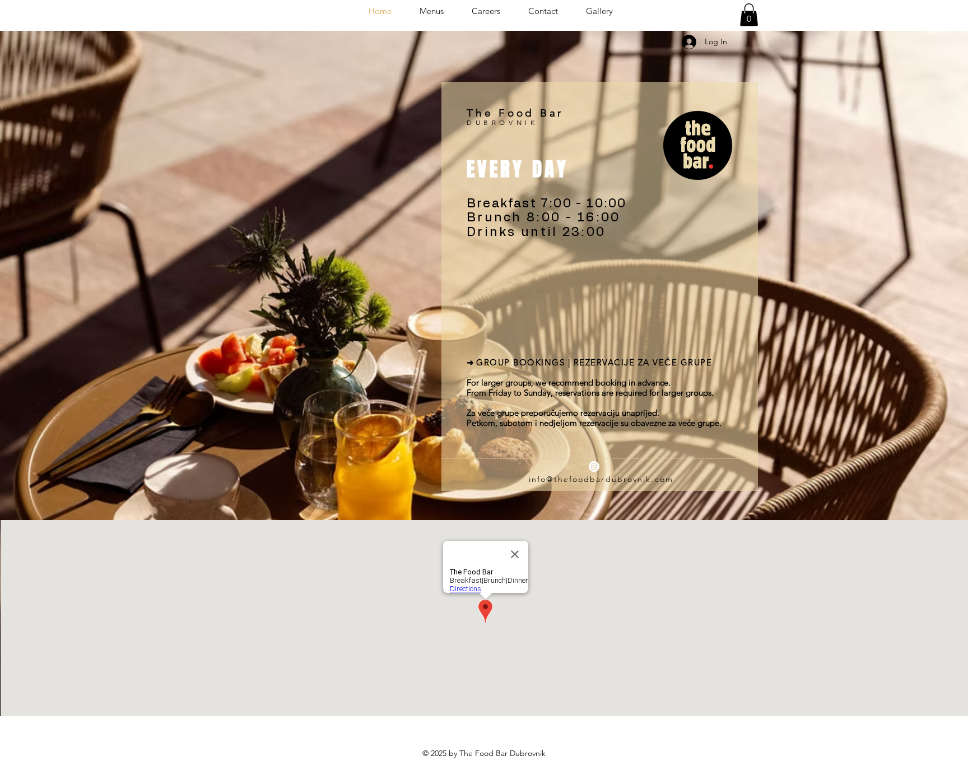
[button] (748, 14)
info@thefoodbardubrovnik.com (601, 479)
